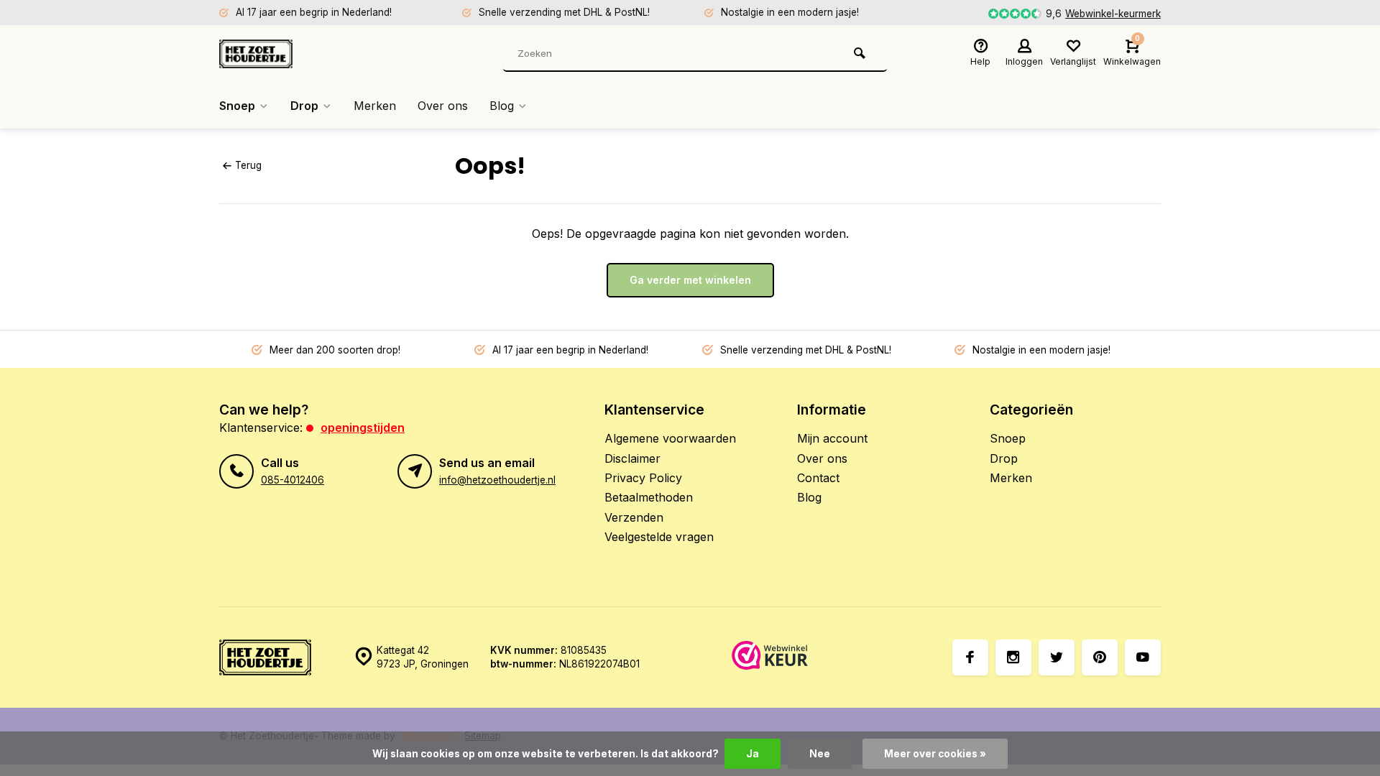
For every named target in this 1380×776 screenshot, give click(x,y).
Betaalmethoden (648, 497)
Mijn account (832, 438)
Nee (819, 753)
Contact (818, 478)
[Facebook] (970, 657)
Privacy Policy (643, 478)
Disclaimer (632, 458)
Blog (501, 105)
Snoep (237, 105)
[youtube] (1143, 657)
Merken (375, 105)
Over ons (443, 105)
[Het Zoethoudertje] (305, 53)
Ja (752, 753)
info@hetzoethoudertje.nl (497, 480)
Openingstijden (363, 427)
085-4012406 (292, 480)
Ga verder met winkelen (690, 280)
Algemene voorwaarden (670, 438)
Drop (304, 105)
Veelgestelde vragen (659, 537)
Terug (248, 165)
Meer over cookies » (935, 753)
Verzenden (633, 517)
